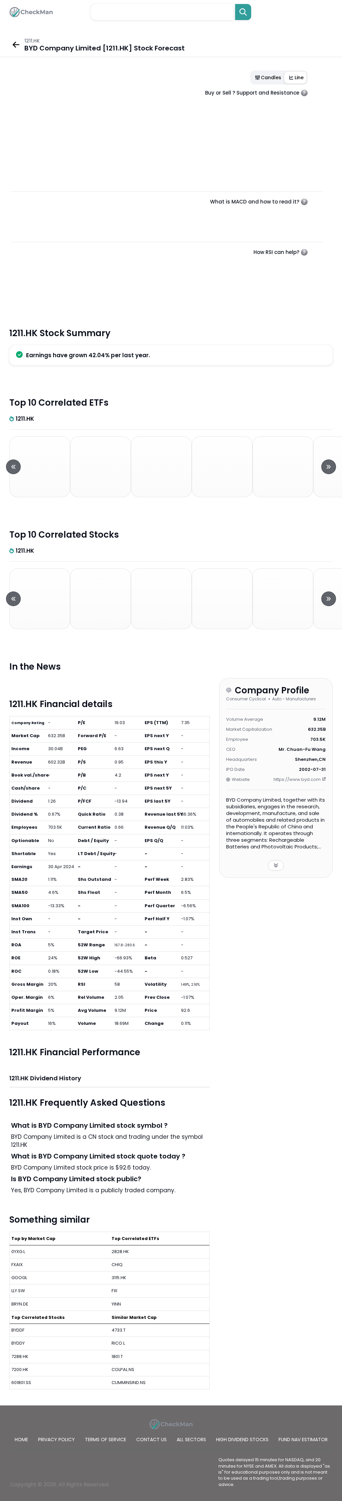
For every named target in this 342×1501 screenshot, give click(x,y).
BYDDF (17, 1330)
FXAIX (17, 1264)
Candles (271, 77)
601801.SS (21, 1382)
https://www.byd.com (297, 779)
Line (299, 77)
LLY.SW (18, 1290)
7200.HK (19, 1369)
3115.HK (119, 1277)
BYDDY (18, 1343)
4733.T (119, 1330)
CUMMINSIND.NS (129, 1382)
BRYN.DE (19, 1304)
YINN (116, 1304)
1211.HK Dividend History (45, 1078)
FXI (114, 1290)
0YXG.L (18, 1251)
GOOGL (19, 1277)
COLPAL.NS (123, 1369)
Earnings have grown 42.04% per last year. (88, 355)
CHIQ (117, 1264)
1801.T (117, 1356)
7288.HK (19, 1356)
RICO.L (118, 1343)
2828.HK (120, 1251)
